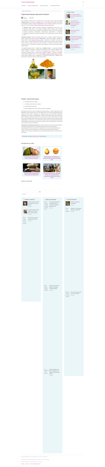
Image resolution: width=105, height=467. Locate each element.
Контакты (22, 463)
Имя (40, 191)
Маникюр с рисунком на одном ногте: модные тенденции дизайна (54, 287)
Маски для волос (36, 136)
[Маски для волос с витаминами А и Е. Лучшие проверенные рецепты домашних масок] (52, 155)
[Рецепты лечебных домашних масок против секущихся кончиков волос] (31, 171)
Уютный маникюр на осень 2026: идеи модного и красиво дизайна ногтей (76, 46)
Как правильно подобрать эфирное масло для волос (51, 53)
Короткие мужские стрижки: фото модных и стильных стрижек (33, 203)
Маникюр (24, 5)
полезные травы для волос (37, 39)
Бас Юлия (25, 18)
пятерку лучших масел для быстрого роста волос (44, 25)
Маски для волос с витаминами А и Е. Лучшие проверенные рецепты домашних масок (51, 158)
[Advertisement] (42, 88)
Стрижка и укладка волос (32, 5)
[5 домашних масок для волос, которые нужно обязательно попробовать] (31, 155)
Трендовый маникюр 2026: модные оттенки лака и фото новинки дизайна (33, 211)
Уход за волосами (44, 5)
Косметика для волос (55, 5)
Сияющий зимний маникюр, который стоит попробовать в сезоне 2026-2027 (76, 38)
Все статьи (27, 463)
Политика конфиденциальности (35, 463)
